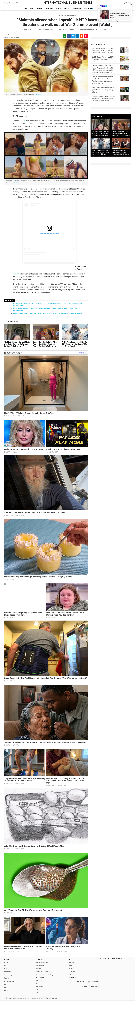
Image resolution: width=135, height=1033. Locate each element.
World (6, 968)
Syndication (40, 968)
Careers (70, 968)
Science (58, 8)
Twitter (82, 982)
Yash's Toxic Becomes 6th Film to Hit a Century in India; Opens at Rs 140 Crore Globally (74, 344)
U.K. (37, 989)
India (6, 962)
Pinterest (94, 986)
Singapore (39, 986)
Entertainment (76, 8)
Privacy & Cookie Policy (44, 975)
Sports (66, 8)
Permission (40, 965)
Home (25, 8)
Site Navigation (73, 971)
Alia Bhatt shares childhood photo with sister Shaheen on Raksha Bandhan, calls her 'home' (17, 344)
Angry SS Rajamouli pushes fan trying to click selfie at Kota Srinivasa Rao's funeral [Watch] (47, 313)
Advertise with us (42, 962)
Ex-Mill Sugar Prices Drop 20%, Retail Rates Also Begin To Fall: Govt (103, 59)
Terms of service (42, 971)
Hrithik (15, 274)
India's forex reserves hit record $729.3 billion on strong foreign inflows (103, 90)
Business (39, 8)
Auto (6, 984)
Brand (70, 965)
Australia (39, 980)
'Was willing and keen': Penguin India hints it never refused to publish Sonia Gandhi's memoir (102, 50)
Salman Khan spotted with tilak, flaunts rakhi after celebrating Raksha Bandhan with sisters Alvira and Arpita (45, 345)
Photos (6, 987)
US (5, 965)
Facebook (94, 982)
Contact (70, 975)
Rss (85, 986)
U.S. (37, 993)
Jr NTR (22, 121)
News (32, 8)
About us (71, 962)
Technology (49, 8)
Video (6, 990)
